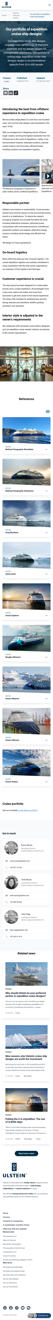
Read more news (26, 1153)
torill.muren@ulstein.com (19, 895)
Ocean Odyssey (12, 740)
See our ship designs (10, 1279)
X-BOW (17, 1139)
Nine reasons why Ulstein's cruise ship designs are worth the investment (26, 1058)
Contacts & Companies (13, 1221)
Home (4, 15)
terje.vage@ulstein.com (19, 930)
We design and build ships (13, 1267)
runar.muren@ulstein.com (20, 861)
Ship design (28, 1076)
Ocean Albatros (12, 698)
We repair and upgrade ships (14, 1271)
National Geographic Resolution (19, 449)
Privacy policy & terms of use (14, 1248)
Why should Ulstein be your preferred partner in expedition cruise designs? (25, 994)
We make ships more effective (14, 1275)
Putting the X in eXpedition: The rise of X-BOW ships (25, 1120)
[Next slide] (48, 176)
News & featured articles (16, 15)
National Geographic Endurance (19, 491)
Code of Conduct (9, 1256)
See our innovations (10, 1287)
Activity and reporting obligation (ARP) (17, 1260)
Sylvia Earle (10, 574)
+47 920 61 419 (16, 936)
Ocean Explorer (12, 615)
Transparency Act (9, 1252)
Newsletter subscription (12, 1244)
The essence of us (10, 1236)
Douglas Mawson (13, 657)
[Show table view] (48, 411)
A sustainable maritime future (16, 1225)
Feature (7, 78)
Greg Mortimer (11, 532)
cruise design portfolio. (28, 810)
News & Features (9, 1240)
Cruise (6, 81)
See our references (10, 1283)
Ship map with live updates (15, 1229)
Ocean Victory (11, 782)
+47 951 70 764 (16, 867)
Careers (6, 1217)
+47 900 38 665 (16, 902)
